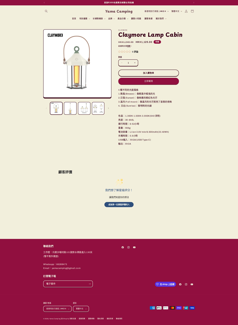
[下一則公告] (194, 2)
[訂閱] (89, 284)
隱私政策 (100, 318)
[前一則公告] (44, 2)
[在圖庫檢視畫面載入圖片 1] (56, 108)
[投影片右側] (108, 108)
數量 (120, 57)
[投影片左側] (46, 108)
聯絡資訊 (119, 318)
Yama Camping (55, 318)
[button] (46, 11)
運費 (129, 46)
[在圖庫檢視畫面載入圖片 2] (70, 108)
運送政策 (110, 318)
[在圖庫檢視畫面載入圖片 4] (98, 108)
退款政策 (82, 318)
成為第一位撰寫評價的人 (119, 204)
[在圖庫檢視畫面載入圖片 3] (84, 108)
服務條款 (91, 318)
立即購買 (148, 81)
